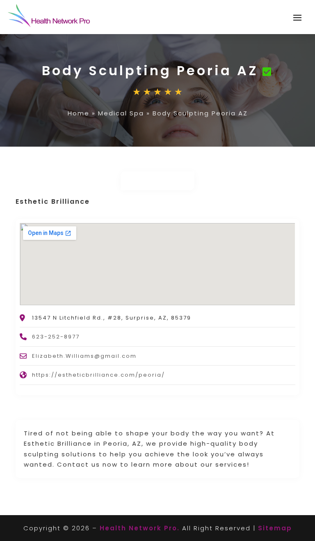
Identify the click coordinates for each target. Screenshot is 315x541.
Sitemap (275, 528)
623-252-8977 (56, 337)
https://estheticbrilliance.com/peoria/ (98, 375)
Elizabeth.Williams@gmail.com (84, 356)
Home (78, 113)
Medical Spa (121, 113)
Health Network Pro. (140, 528)
